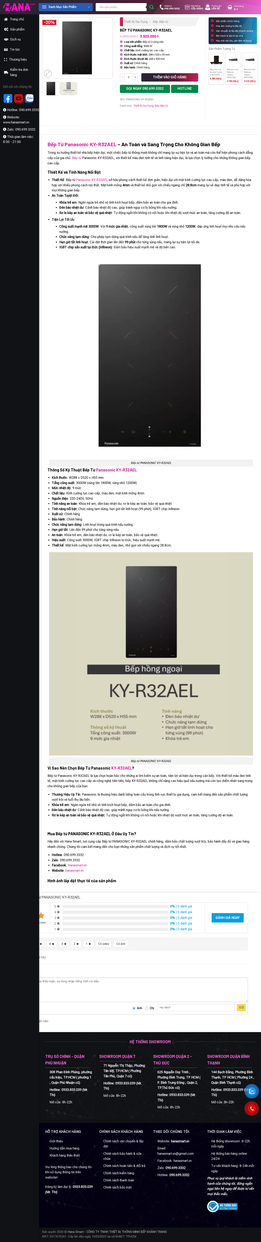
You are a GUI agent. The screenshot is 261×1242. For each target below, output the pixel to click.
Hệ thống (197, 7)
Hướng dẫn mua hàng (64, 1148)
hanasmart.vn (74, 870)
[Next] (106, 48)
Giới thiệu (56, 1141)
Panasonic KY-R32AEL (92, 180)
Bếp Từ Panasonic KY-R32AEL (82, 144)
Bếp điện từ (160, 22)
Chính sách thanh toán (118, 1180)
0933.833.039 (72, 1090)
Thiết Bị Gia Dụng (136, 22)
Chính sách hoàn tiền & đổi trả (124, 1166)
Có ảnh (120, 943)
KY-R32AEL (121, 767)
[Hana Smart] (19, 7)
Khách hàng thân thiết (65, 1155)
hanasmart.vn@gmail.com (175, 1154)
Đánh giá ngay (228, 918)
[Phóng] (48, 73)
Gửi (241, 1007)
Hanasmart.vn (77, 865)
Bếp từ (76, 158)
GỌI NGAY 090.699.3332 (145, 89)
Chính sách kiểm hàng (118, 1173)
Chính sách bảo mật (117, 1187)
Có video (103, 943)
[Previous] (49, 48)
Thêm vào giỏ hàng (170, 77)
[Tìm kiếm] (152, 7)
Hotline (172, 7)
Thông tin (216, 7)
